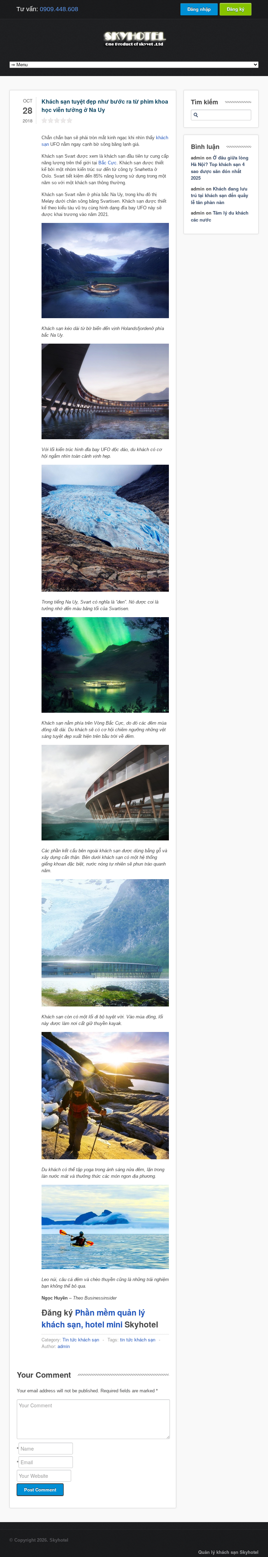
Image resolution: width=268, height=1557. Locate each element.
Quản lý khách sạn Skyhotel (228, 1552)
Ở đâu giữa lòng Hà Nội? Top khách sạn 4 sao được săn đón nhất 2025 (219, 167)
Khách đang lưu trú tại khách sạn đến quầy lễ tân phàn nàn (219, 195)
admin (64, 1346)
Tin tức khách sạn (80, 1339)
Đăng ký (235, 9)
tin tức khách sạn (137, 1339)
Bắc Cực (107, 162)
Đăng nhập (199, 9)
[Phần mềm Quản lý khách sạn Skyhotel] (134, 47)
